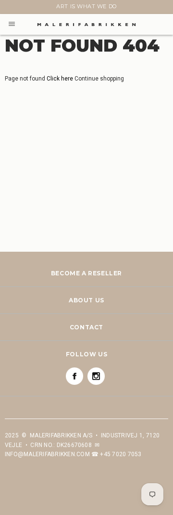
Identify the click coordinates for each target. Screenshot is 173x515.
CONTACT (86, 327)
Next (10, 8)
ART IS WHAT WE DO (86, 6)
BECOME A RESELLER (86, 273)
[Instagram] (96, 376)
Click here (60, 78)
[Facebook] (74, 376)
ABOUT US (86, 300)
